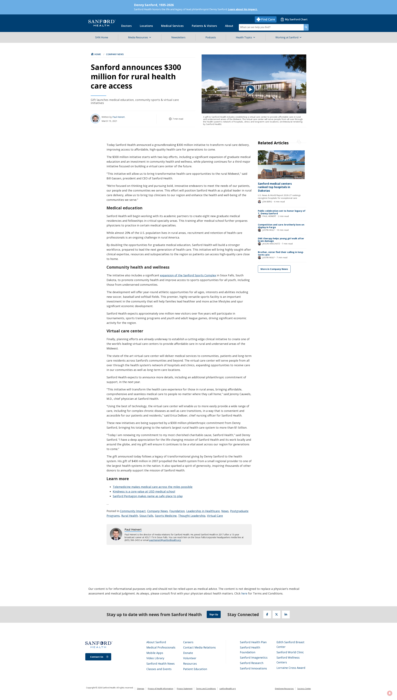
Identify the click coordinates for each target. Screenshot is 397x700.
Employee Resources (284, 688)
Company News (115, 54)
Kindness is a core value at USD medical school (144, 491)
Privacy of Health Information (160, 688)
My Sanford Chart (296, 19)
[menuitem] (126, 25)
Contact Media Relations (199, 647)
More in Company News (274, 268)
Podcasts (210, 37)
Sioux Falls (146, 516)
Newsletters (178, 37)
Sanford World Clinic (290, 652)
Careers (188, 642)
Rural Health (129, 516)
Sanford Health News (160, 663)
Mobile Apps (154, 653)
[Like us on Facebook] (267, 614)
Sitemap (140, 688)
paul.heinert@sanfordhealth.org (165, 540)
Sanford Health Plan (253, 642)
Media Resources (138, 37)
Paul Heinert (118, 116)
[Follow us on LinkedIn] (286, 614)
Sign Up (213, 614)
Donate (188, 653)
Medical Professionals (160, 647)
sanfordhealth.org (227, 688)
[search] (306, 27)
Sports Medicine (166, 516)
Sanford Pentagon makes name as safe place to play (148, 496)
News (225, 511)
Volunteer (189, 658)
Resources (190, 663)
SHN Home (101, 37)
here (244, 593)
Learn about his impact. (243, 9)
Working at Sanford (286, 37)
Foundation (177, 511)
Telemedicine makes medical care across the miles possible (152, 487)
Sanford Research (251, 663)
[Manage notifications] (389, 693)
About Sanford (156, 642)
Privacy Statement (184, 688)
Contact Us (96, 656)
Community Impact (133, 511)
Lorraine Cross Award (291, 668)
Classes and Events (159, 669)
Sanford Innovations (253, 668)
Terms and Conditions (206, 688)
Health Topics (244, 37)
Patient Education (195, 669)
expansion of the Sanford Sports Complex (188, 275)
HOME (98, 54)
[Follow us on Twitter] (276, 614)
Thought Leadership (191, 516)
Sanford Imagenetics (254, 657)
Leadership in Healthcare (203, 511)
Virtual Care (215, 516)
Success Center (304, 688)
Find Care (268, 19)
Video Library (155, 658)
